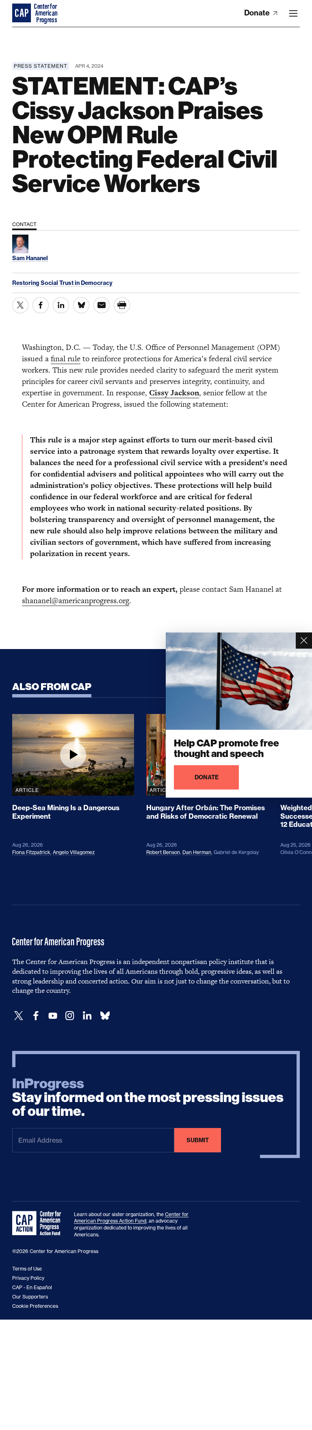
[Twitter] (18, 1015)
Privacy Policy (28, 1278)
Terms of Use (27, 1269)
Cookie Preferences (35, 1306)
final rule (65, 358)
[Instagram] (69, 1015)
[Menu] (293, 13)
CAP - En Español (32, 1287)
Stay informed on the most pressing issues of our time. (148, 1097)
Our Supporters (30, 1297)
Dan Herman (196, 852)
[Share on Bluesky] (81, 305)
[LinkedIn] (86, 1015)
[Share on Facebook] (40, 305)
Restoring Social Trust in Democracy (62, 283)
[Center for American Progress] (22, 13)
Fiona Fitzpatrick (31, 852)
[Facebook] (35, 1015)
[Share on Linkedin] (61, 305)
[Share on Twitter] (20, 305)
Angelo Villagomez (74, 852)
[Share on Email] (101, 305)
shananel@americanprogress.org (75, 600)
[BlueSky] (105, 1015)
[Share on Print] (122, 305)
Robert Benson (163, 852)
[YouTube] (52, 1015)
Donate (257, 12)
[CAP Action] (39, 1223)
